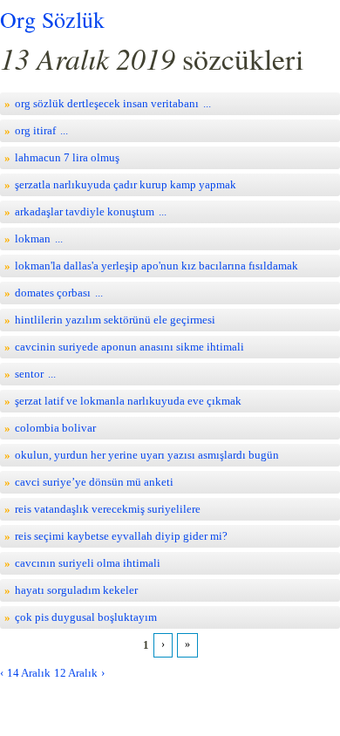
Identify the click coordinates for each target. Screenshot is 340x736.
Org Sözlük (52, 19)
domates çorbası (53, 292)
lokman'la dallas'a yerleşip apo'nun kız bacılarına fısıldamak (156, 265)
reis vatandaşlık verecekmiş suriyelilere (108, 508)
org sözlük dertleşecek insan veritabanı (107, 103)
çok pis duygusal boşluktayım (86, 617)
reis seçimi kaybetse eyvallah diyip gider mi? (121, 535)
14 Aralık (29, 672)
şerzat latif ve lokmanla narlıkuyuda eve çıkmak (128, 400)
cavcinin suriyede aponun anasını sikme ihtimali (129, 346)
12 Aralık (76, 672)
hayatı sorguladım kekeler (76, 589)
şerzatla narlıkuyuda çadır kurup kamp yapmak (125, 184)
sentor (29, 373)
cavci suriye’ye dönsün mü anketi (94, 481)
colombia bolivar (55, 427)
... (207, 103)
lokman (33, 238)
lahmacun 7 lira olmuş (67, 157)
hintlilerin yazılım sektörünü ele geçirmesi (115, 319)
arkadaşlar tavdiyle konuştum (84, 211)
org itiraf (35, 130)
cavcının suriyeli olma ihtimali (87, 562)
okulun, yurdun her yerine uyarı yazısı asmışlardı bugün (147, 454)
